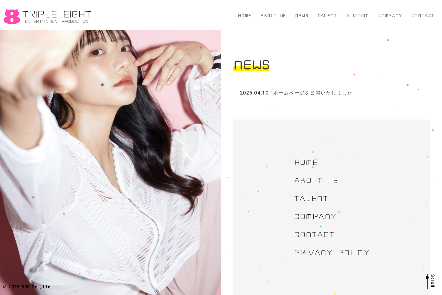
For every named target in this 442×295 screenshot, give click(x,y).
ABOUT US (273, 15)
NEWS (301, 15)
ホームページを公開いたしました (296, 93)
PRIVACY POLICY (331, 251)
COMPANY (390, 15)
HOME (244, 15)
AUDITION (357, 15)
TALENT (327, 15)
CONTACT (422, 15)
